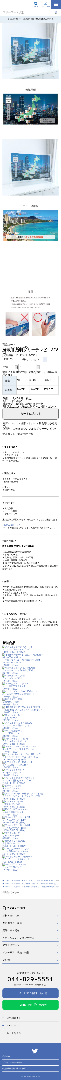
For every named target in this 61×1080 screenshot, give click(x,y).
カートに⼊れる (30, 413)
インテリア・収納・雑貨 (15, 952)
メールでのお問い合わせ (33, 993)
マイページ (13, 1025)
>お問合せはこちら (11, 525)
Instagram (26, 1051)
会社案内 (6, 1056)
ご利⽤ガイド (14, 1017)
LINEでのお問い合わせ (33, 1004)
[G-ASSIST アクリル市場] (11, 4)
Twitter (35, 1051)
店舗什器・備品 (11, 930)
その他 (6, 959)
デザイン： (9, 359)
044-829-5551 (30, 979)
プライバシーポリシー (12, 1062)
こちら (39, 619)
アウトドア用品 (11, 945)
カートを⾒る (14, 1033)
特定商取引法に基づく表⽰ (14, 1068)
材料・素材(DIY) (11, 915)
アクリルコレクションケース (18, 937)
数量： (7, 367)
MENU (56, 4)
